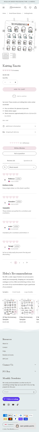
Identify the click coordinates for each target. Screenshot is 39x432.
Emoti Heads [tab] (16, 292)
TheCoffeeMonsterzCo (12, 429)
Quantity (5, 78)
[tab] (6, 56)
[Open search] (5, 167)
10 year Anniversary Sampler (9, 318)
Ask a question (19, 153)
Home (4, 13)
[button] (4, 7)
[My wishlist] (30, 7)
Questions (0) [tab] (28, 161)
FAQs (4, 351)
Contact (5, 347)
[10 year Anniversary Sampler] (11, 307)
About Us (5, 343)
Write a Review (19, 148)
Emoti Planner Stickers (15, 13)
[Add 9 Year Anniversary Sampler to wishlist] (22, 301)
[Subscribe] (33, 392)
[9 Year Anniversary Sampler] (27, 307)
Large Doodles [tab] (28, 292)
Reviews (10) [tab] (11, 161)
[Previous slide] (6, 34)
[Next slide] (32, 34)
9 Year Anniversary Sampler (26, 318)
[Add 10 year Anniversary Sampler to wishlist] (5, 301)
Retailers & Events (8, 355)
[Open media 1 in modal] (32, 21)
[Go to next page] (27, 262)
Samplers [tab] (5, 292)
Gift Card (5, 359)
